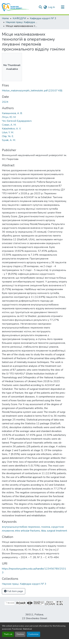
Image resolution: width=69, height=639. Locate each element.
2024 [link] (5, 102)
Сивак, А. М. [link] (9, 125)
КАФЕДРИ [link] (19, 18)
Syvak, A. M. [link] (9, 140)
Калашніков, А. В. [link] (12, 113)
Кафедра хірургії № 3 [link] (43, 18)
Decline (20, 634)
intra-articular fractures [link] (27, 530)
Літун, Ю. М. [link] (9, 117)
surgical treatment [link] (57, 530)
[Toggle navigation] (62, 7)
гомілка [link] (45, 527)
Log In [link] (51, 7)
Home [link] (5, 18)
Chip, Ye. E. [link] (8, 136)
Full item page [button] (15, 591)
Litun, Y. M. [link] (8, 132)
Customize (33, 634)
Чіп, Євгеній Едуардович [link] (17, 121)
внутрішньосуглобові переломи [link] (21, 527)
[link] (34, 90)
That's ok (8, 634)
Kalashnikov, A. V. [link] (11, 128)
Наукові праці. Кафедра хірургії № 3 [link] (22, 22)
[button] (15, 7)
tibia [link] (43, 530)
